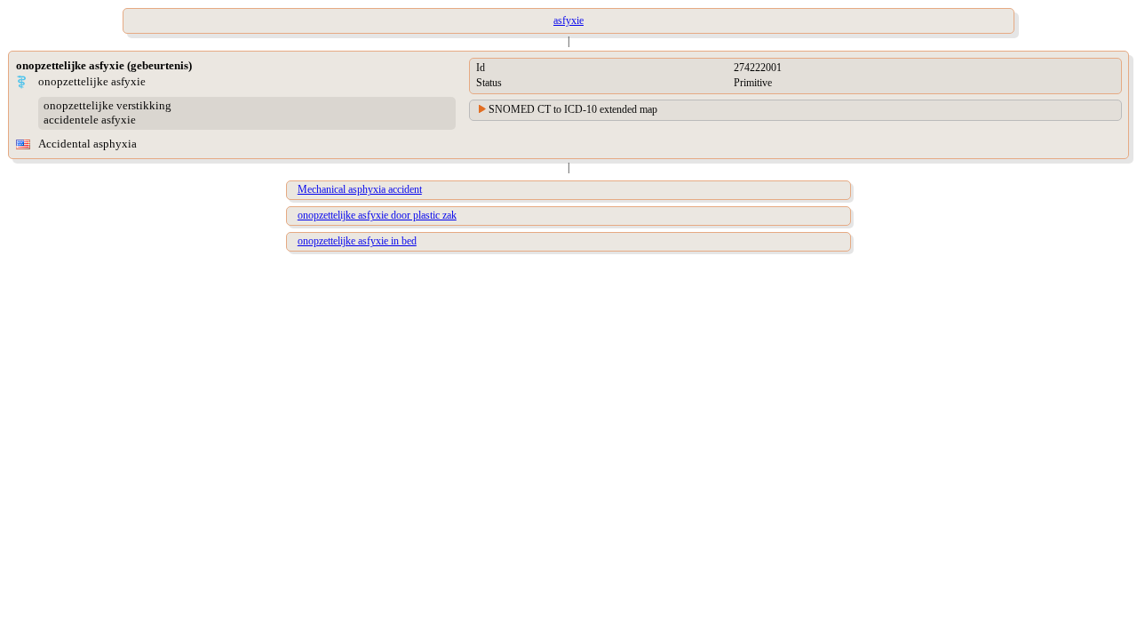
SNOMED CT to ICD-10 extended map (573, 109)
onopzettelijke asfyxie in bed (357, 241)
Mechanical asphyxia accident (360, 189)
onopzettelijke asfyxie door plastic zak (377, 215)
